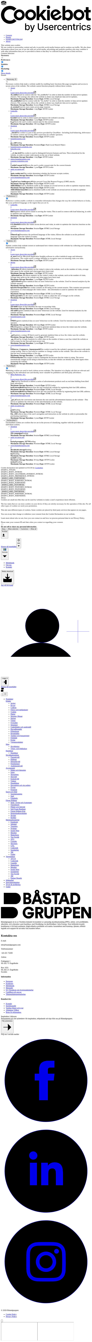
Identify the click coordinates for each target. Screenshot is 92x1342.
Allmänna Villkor (12, 1010)
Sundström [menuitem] (15, 872)
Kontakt (9, 567)
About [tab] (8, 41)
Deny (4, 529)
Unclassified (12, 420)
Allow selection (13, 529)
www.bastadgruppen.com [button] (20, 178)
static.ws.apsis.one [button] (17, 170)
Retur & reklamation (13, 1012)
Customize (24, 529)
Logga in (5, 678)
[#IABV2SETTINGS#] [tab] (14, 39)
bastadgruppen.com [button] (18, 140)
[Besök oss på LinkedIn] (46, 1216)
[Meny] (5, 694)
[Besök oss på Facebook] (46, 1125)
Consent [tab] (9, 35)
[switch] (2, 62)
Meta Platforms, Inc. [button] (18, 376)
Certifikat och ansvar (13, 992)
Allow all (33, 529)
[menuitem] (9, 699)
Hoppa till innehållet (8, 547)
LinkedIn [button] (14, 112)
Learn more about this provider (22, 93)
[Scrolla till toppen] (2, 1321)
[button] (51, 149)
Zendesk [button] (14, 127)
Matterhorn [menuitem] (15, 865)
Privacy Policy (11, 1317)
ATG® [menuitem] (13, 859)
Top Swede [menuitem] (15, 874)
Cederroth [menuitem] (14, 861)
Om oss (9, 565)
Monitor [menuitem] (14, 867)
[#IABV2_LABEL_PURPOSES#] (13, 478)
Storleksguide (11, 1006)
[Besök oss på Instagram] (46, 1306)
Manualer (9, 988)
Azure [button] (13, 89)
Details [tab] (8, 37)
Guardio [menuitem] (14, 863)
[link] (13, 703)
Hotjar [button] (13, 263)
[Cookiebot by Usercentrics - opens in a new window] (46, 31)
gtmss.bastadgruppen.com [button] (20, 332)
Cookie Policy (11, 1314)
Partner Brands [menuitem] (16, 878)
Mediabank (10, 563)
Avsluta (4, 531)
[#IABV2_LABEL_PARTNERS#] (13, 491)
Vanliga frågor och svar (14, 1008)
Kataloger (9, 984)
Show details (5, 73)
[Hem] (2, 691)
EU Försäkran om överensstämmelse (19, 990)
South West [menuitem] (15, 869)
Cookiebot (39, 468)
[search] (2, 695)
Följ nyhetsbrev (7, 1021)
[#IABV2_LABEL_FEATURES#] (13, 485)
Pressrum (9, 981)
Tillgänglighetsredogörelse (16, 994)
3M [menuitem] (12, 876)
